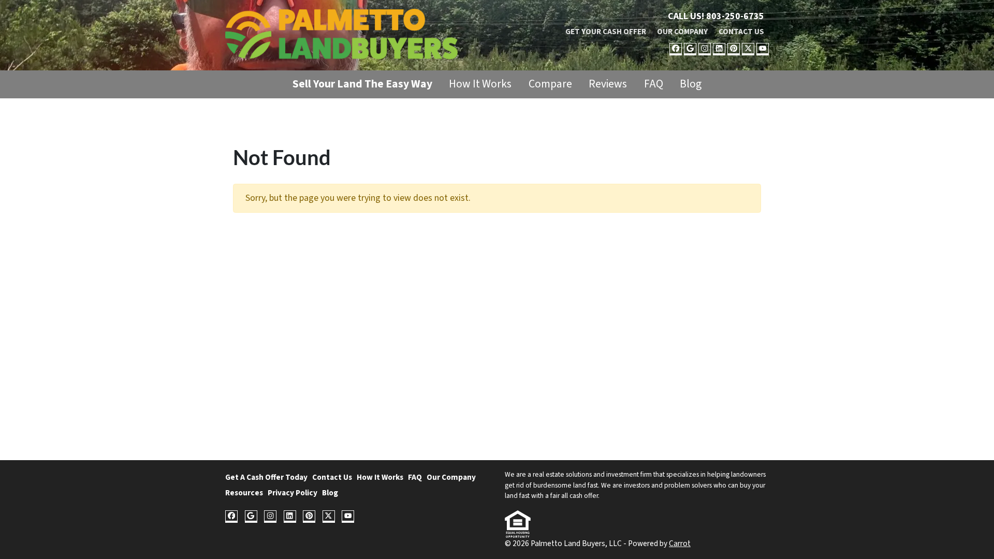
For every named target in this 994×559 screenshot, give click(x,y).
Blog (690, 84)
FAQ (653, 84)
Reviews (608, 84)
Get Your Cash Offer (605, 31)
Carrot (680, 543)
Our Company (682, 31)
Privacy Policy (292, 492)
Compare (550, 84)
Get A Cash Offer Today (266, 477)
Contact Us (741, 31)
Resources (244, 492)
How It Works (480, 84)
